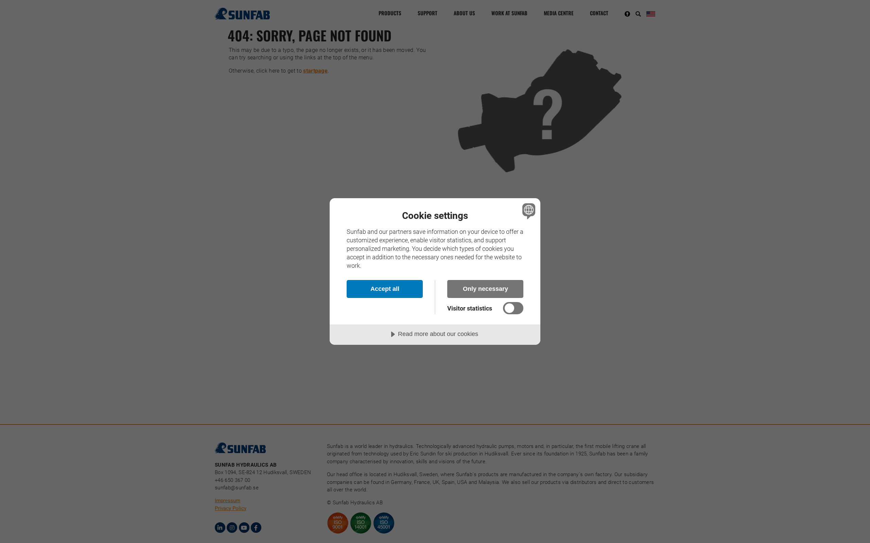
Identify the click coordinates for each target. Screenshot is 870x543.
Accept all (384, 288)
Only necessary (485, 288)
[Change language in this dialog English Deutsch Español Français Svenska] (527, 211)
